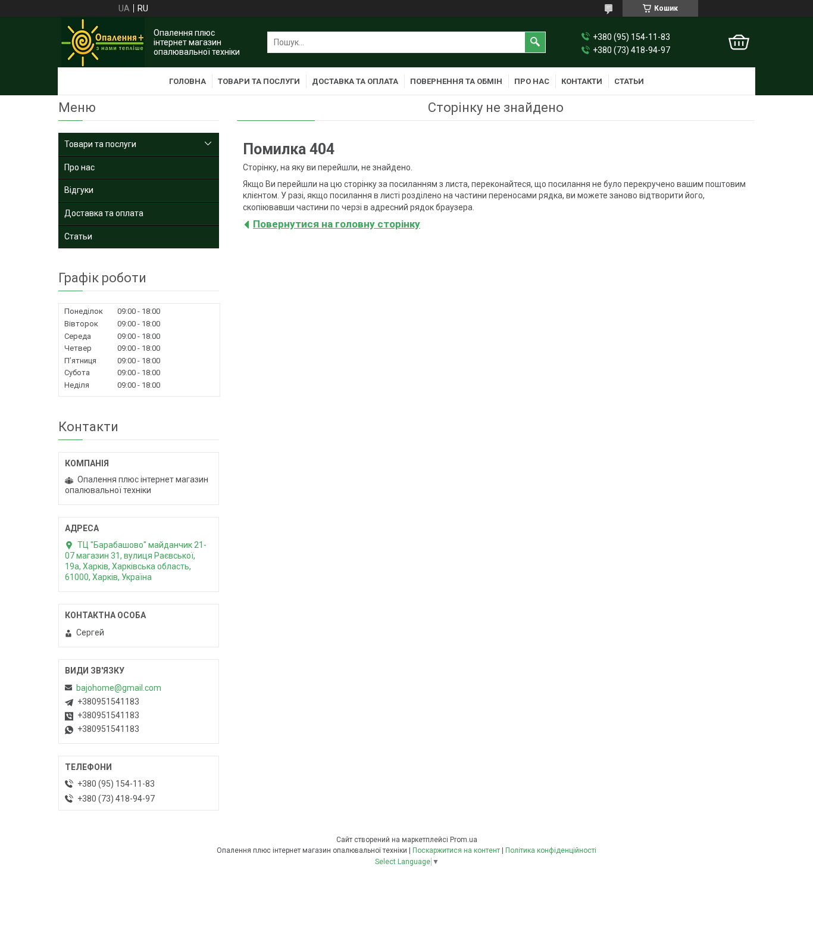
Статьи (629, 81)
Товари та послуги (259, 81)
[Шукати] (535, 42)
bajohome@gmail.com (118, 688)
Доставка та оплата (355, 81)
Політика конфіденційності (550, 850)
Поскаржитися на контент (456, 850)
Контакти (581, 81)
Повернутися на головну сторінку (336, 224)
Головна (187, 81)
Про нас (531, 81)
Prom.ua (463, 840)
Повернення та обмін (456, 81)
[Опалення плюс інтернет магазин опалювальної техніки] (103, 42)
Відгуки (78, 190)
